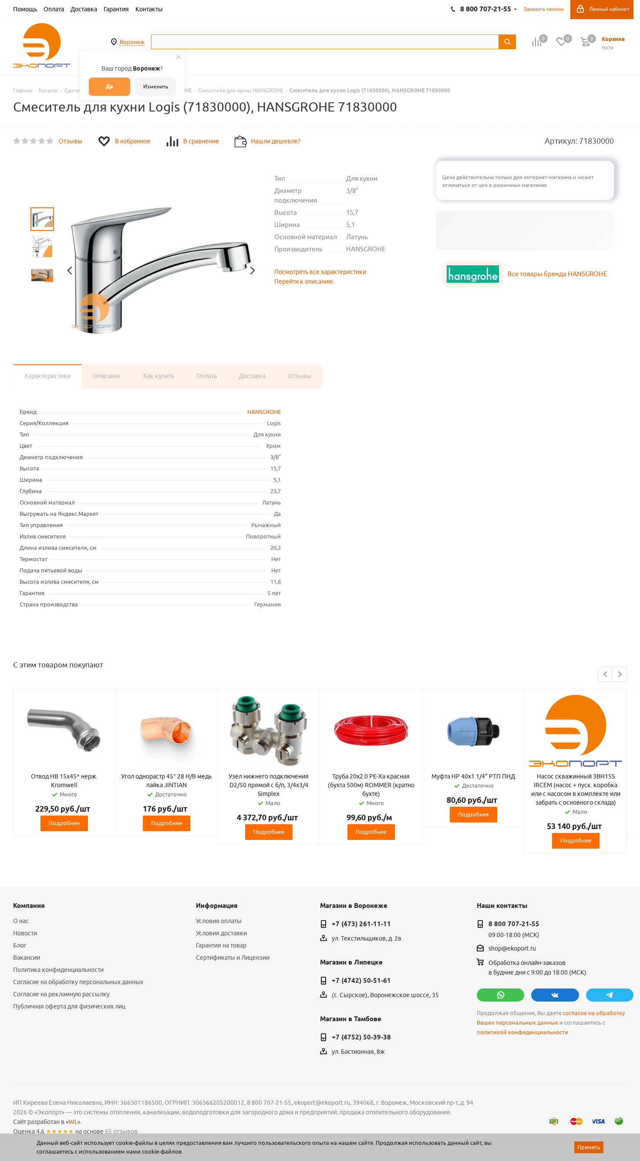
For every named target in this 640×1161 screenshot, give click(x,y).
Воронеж (132, 41)
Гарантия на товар (221, 945)
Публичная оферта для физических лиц (69, 1006)
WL (73, 1121)
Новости (25, 933)
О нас (21, 920)
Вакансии (26, 957)
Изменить (155, 86)
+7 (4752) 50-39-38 (361, 1037)
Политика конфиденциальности (58, 969)
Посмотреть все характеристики (320, 271)
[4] (42, 141)
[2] (25, 141)
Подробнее (64, 822)
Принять (588, 1147)
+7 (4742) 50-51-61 (361, 981)
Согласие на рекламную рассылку (61, 994)
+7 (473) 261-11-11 (361, 924)
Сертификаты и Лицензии (232, 957)
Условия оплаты (219, 920)
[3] (34, 141)
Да (109, 86)
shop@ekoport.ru (512, 948)
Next (620, 674)
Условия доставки (221, 933)
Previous (606, 674)
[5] (50, 141)
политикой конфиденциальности (522, 1032)
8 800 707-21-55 (513, 924)
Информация (217, 906)
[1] (17, 141)
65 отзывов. (122, 1131)
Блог (20, 945)
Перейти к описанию (303, 281)
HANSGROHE (264, 411)
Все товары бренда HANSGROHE (557, 274)
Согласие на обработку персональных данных (78, 981)
